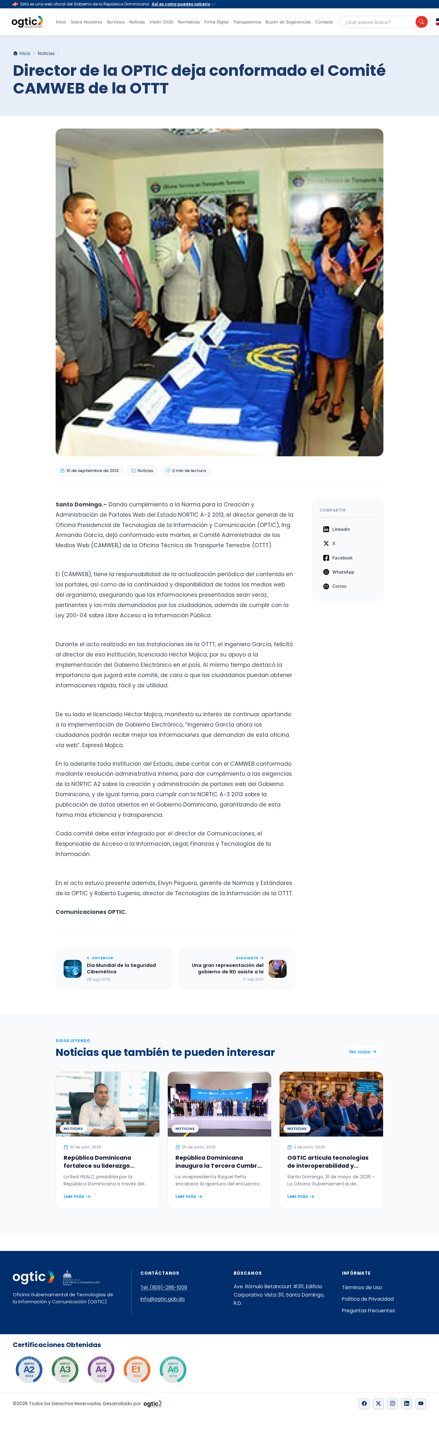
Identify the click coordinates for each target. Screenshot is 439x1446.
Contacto (324, 21)
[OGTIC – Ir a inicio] (27, 22)
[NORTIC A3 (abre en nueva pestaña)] (65, 1370)
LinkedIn (341, 529)
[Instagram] (392, 1403)
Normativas (189, 21)
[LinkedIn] (406, 1403)
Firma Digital (216, 21)
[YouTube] (420, 1403)
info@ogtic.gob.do (162, 1299)
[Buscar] (422, 22)
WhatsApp (343, 572)
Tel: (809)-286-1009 (163, 1287)
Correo (339, 586)
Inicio (61, 21)
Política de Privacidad (368, 1299)
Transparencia (247, 21)
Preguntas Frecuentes (368, 1310)
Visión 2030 (161, 21)
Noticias (137, 21)
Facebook (342, 557)
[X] (378, 1403)
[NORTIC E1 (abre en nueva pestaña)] (137, 1370)
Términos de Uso (362, 1287)
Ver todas (359, 1051)
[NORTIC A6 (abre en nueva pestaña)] (173, 1370)
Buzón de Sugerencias (288, 21)
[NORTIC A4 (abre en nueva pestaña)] (101, 1370)
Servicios (116, 21)
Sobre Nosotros (86, 21)
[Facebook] (364, 1403)
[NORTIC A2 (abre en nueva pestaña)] (29, 1370)
